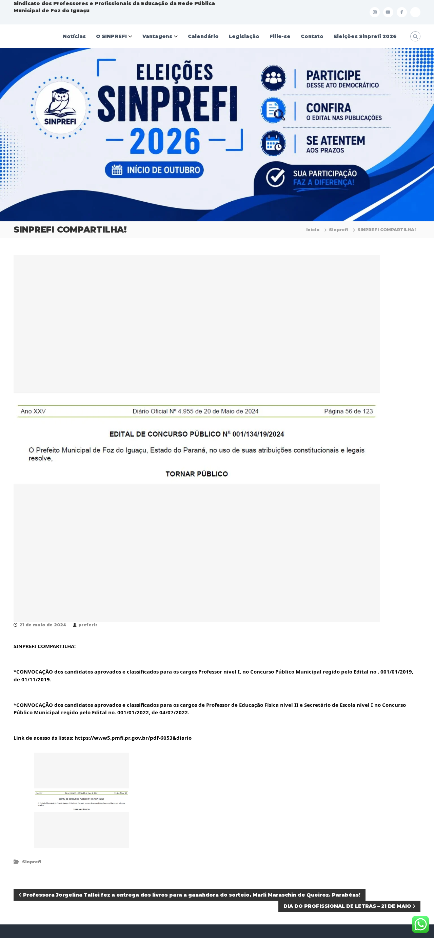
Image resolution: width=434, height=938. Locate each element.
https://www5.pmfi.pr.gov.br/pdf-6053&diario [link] (133, 737)
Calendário (203, 36)
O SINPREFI (111, 36)
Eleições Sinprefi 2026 (365, 36)
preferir (87, 624)
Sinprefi (338, 229)
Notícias (74, 36)
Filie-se (280, 36)
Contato (312, 36)
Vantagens (157, 36)
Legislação (244, 36)
